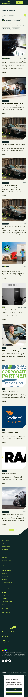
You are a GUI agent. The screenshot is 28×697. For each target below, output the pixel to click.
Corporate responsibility (7, 601)
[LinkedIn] (3, 660)
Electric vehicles (5, 576)
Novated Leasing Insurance (7, 588)
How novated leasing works (7, 582)
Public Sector (4, 557)
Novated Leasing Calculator (7, 585)
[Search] (25, 15)
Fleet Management (7, 25)
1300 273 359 (5, 636)
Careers (3, 604)
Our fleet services (5, 543)
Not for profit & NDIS (6, 560)
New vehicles (4, 573)
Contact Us (19, 2)
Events (15, 25)
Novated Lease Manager (7, 615)
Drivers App (4, 620)
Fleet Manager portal (6, 612)
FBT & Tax (14, 23)
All (3, 20)
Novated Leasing (6, 28)
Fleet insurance (5, 549)
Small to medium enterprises (8, 565)
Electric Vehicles (6, 23)
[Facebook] (6, 660)
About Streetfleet (5, 595)
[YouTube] (9, 660)
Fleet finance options (6, 546)
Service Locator (5, 618)
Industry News (22, 25)
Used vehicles (4, 579)
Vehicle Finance (16, 28)
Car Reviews (9, 20)
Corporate (4, 563)
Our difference (5, 598)
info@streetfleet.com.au (8, 642)
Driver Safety (17, 20)
